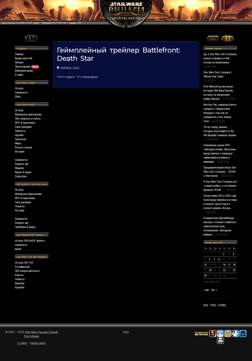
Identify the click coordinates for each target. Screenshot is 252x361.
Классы (19, 275)
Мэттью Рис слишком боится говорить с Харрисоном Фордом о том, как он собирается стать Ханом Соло (219, 113)
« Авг (206, 290)
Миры (18, 143)
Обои (17, 96)
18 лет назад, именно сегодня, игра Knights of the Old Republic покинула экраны (219, 131)
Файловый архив (24, 70)
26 (205, 275)
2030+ (36, 23)
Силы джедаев (23, 126)
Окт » (214, 290)
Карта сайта (38, 343)
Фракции (19, 283)
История (19, 151)
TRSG (213, 305)
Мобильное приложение (28, 114)
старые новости (90, 76)
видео (18, 249)
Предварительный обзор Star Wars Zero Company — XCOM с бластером (219, 171)
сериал (72, 23)
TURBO (222, 305)
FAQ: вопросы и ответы (28, 118)
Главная (19, 54)
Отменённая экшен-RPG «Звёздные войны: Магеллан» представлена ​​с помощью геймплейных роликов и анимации (219, 153)
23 (224, 270)
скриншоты (21, 244)
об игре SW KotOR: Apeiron (30, 240)
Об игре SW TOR (24, 262)
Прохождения (26, 66)
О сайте (19, 74)
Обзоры (19, 62)
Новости (70, 76)
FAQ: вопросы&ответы (27, 271)
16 (224, 265)
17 (229, 265)
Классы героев (23, 147)
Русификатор (22, 266)
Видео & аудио (23, 172)
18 (234, 265)
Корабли (19, 287)
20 (210, 270)
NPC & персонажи (25, 122)
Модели (19, 168)
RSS (205, 305)
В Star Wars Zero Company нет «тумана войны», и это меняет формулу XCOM (220, 185)
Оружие (19, 135)
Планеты (20, 206)
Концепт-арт (22, 164)
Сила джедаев (23, 202)
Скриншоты (21, 92)
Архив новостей (23, 58)
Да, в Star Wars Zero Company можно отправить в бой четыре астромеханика (220, 58)
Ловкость (20, 131)
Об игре (19, 88)
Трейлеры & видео (25, 227)
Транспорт (20, 139)
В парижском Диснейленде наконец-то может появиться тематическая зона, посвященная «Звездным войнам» (219, 226)
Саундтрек (21, 176)
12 (205, 265)
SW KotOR (47, 23)
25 (234, 270)
